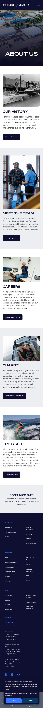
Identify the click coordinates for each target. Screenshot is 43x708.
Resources (8, 609)
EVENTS (8, 617)
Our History (8, 595)
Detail (28, 564)
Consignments (31, 543)
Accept (13, 701)
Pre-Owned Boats (10, 532)
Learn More (12, 475)
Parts (28, 580)
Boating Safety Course (31, 596)
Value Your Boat (31, 602)
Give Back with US (14, 396)
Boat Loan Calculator (29, 608)
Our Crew (12, 238)
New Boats (8, 527)
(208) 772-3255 (10, 639)
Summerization (10, 572)
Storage (7, 576)
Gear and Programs (29, 528)
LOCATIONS (9, 622)
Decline (30, 701)
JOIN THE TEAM (13, 317)
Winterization (9, 567)
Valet (28, 576)
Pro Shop (29, 534)
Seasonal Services (11, 562)
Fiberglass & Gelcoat (30, 559)
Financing (29, 539)
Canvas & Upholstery (29, 570)
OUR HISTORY (12, 137)
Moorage (8, 581)
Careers (7, 600)
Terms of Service (23, 706)
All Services (8, 558)
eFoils (7, 537)
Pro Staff (8, 605)
